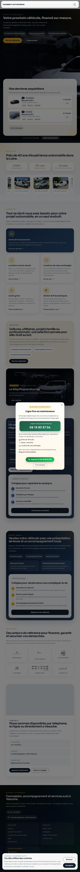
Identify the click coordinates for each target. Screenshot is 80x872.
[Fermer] (61, 405)
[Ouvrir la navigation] (74, 4)
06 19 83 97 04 (40, 427)
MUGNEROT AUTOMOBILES (13, 4)
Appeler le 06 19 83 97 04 (41, 459)
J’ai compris (40, 465)
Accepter (69, 865)
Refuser (69, 860)
